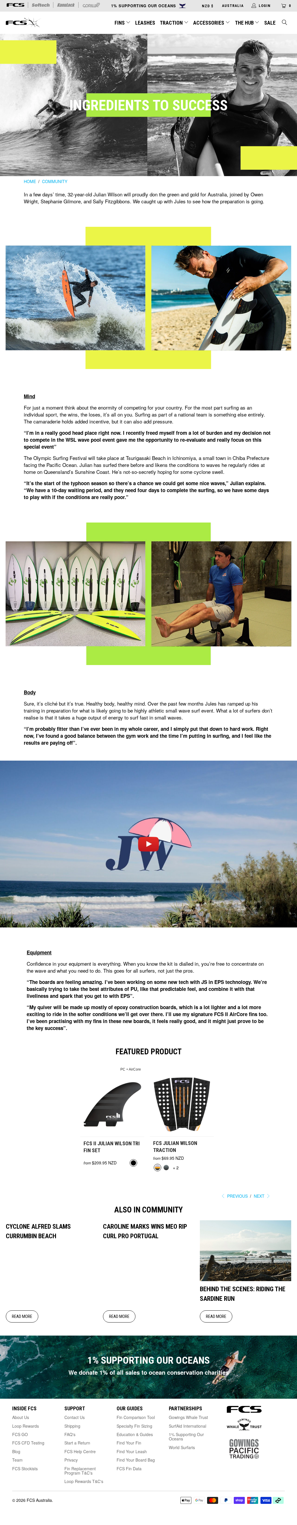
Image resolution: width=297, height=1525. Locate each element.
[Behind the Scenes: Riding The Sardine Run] (245, 1279)
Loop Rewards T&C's (83, 1481)
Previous (237, 1196)
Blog (16, 1451)
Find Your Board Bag (136, 1460)
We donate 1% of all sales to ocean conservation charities (148, 1372)
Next (260, 1196)
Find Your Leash (132, 1451)
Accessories (209, 23)
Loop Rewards (25, 1426)
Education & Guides (135, 1434)
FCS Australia (39, 1500)
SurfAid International (187, 1426)
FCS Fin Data (129, 1468)
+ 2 (176, 1167)
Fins (120, 23)
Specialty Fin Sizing (134, 1426)
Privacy (71, 1460)
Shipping (72, 1426)
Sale (270, 23)
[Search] (284, 23)
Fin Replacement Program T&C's (80, 1471)
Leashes (145, 23)
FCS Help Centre (80, 1451)
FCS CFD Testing (28, 1443)
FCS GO (20, 1434)
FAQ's (69, 1434)
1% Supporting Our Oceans (186, 1436)
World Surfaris (182, 1447)
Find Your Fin (129, 1443)
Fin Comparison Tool (136, 1417)
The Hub (245, 23)
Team (17, 1460)
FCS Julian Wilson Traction (182, 1100)
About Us (20, 1417)
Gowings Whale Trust (188, 1417)
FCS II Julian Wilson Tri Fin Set (112, 1101)
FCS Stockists (25, 1468)
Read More (22, 1316)
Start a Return (77, 1443)
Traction (172, 23)
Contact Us (74, 1417)
